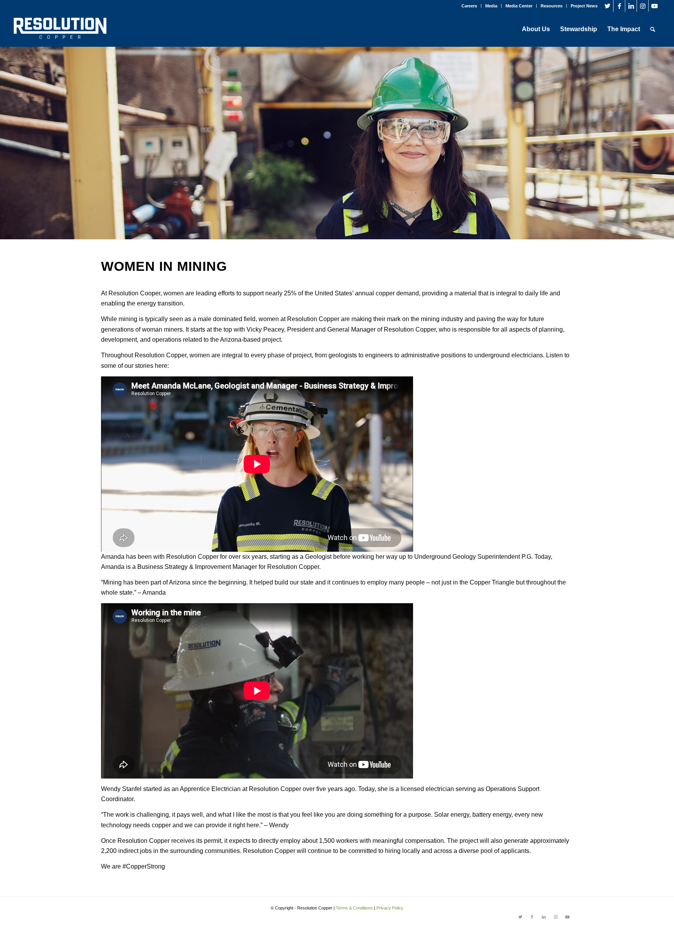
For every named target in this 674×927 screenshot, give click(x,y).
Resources (551, 6)
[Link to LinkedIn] (631, 6)
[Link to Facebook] (619, 6)
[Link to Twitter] (607, 6)
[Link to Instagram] (642, 6)
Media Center (519, 6)
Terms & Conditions (354, 908)
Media (491, 6)
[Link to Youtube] (654, 6)
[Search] (652, 29)
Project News (584, 6)
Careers (469, 6)
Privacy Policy (389, 908)
